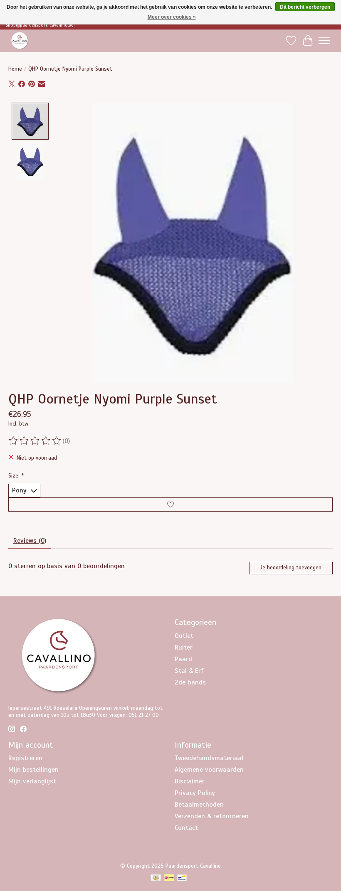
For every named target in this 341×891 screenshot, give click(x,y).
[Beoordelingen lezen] (35, 441)
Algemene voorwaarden (209, 769)
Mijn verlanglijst (32, 781)
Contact (186, 828)
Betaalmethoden (199, 804)
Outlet (184, 636)
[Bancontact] (182, 878)
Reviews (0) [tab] (29, 541)
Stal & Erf (189, 671)
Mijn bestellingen (33, 769)
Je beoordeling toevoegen (290, 567)
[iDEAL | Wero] (169, 878)
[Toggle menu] (324, 40)
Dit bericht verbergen (305, 7)
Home (15, 68)
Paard (183, 659)
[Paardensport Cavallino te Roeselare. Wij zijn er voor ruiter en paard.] (19, 40)
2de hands (190, 682)
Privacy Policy (195, 793)
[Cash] (156, 878)
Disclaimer (190, 781)
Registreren (25, 758)
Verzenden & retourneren (212, 816)
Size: (16, 475)
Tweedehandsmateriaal (209, 758)
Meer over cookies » (172, 17)
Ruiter (184, 647)
